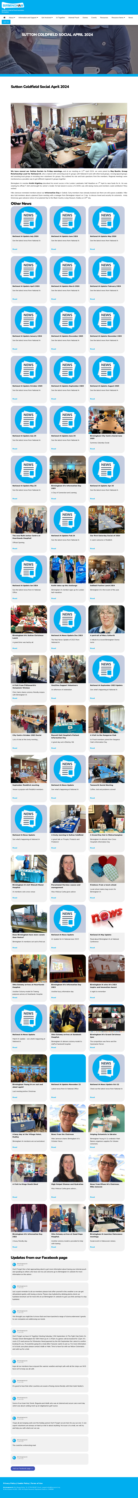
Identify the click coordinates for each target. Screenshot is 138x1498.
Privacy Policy (9, 1483)
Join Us (6, 22)
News (130, 17)
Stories (85, 17)
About (11, 17)
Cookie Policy (23, 1483)
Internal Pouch (73, 17)
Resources (104, 17)
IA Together (60, 17)
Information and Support (28, 17)
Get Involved (47, 17)
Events (94, 17)
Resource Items (118, 17)
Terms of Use (37, 1483)
